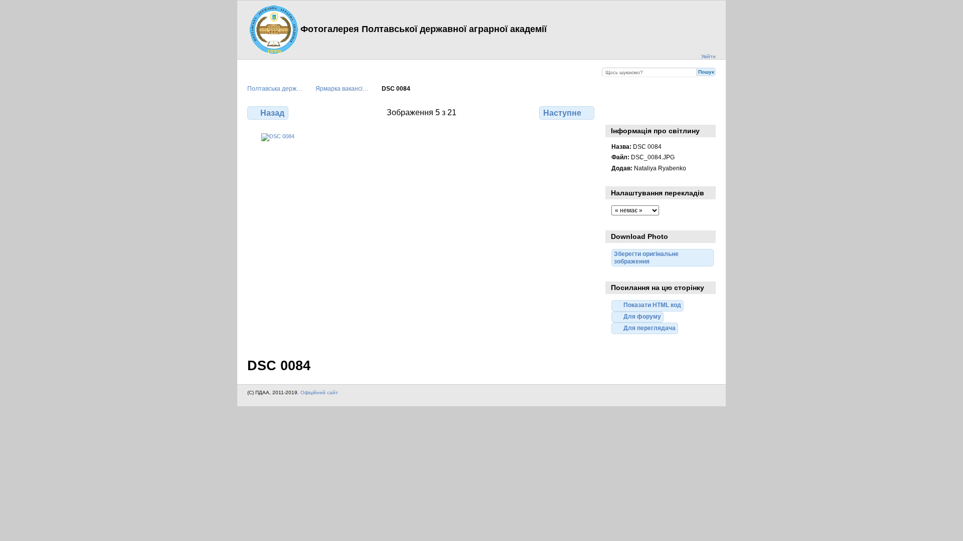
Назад (272, 113)
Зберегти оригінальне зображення (660, 112)
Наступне (562, 113)
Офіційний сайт (319, 392)
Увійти (708, 56)
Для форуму (642, 316)
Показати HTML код (652, 305)
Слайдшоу (638, 112)
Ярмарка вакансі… (342, 88)
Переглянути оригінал (616, 112)
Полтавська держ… (274, 88)
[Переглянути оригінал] (421, 239)
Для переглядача (649, 328)
